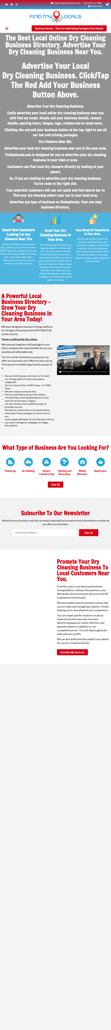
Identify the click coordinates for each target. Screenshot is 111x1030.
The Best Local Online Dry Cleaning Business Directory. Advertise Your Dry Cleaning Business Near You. (55, 45)
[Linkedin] (11, 4)
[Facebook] (6, 4)
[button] (6, 28)
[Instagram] (16, 4)
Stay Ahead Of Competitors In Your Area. (92, 232)
